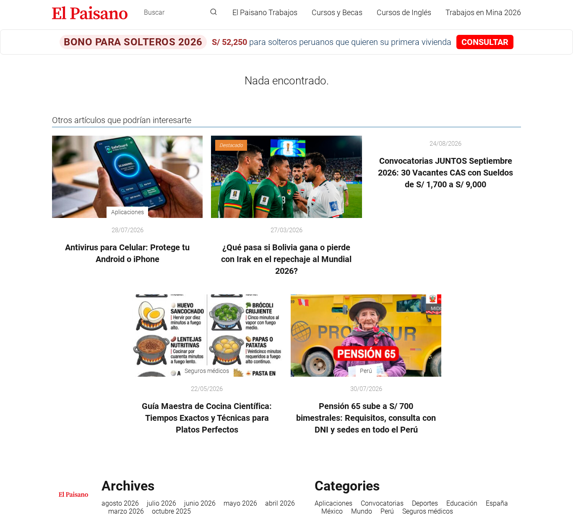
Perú (387, 511)
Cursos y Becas (337, 12)
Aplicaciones (333, 503)
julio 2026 (161, 503)
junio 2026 (200, 503)
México (332, 511)
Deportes (425, 503)
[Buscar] (213, 12)
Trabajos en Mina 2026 (483, 12)
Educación (461, 503)
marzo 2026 (126, 511)
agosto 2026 (120, 503)
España (497, 503)
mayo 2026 (240, 503)
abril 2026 (280, 503)
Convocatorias (382, 503)
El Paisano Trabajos (264, 12)
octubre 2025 (171, 511)
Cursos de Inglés (404, 12)
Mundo (361, 511)
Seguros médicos (427, 511)
